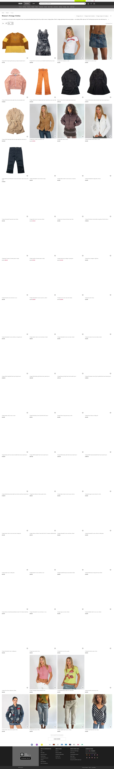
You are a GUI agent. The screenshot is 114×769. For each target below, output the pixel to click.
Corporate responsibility (60, 754)
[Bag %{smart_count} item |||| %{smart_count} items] (94, 3)
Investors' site (58, 756)
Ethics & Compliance (44, 763)
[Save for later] (27, 58)
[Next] (111, 16)
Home (3, 12)
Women (7, 12)
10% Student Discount (44, 757)
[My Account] (88, 3)
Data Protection (43, 761)
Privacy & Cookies (85, 767)
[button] (86, 754)
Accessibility (94, 767)
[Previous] (75, 16)
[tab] (20, 6)
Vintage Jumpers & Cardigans (102, 16)
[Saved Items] (91, 3)
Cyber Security (58, 757)
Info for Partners (73, 757)
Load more (57, 739)
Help (41, 750)
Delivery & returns (44, 754)
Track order (42, 752)
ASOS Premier (43, 756)
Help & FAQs (89, 0)
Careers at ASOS (58, 752)
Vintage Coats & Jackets (90, 16)
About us (57, 750)
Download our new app (80, 0)
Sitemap (42, 759)
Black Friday (72, 756)
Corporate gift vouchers (74, 754)
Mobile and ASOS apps (74, 750)
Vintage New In (79, 16)
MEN (34, 3)
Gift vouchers (72, 752)
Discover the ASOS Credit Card (75, 759)
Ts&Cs (90, 767)
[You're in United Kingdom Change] (94, 1)
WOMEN (27, 3)
